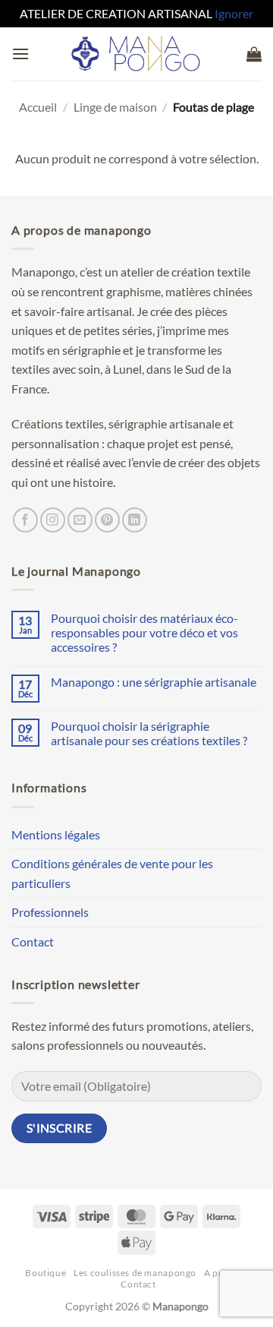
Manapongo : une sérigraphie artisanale (153, 682)
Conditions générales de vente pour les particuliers (112, 873)
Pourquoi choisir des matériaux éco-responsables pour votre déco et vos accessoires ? (144, 632)
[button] (20, 53)
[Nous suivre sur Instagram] (52, 519)
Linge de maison (115, 107)
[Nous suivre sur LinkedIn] (134, 519)
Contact (32, 941)
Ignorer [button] (234, 13)
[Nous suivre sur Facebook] (25, 519)
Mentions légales (55, 834)
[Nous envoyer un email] (80, 519)
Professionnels (50, 912)
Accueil (38, 107)
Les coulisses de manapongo (135, 1272)
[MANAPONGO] (136, 53)
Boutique (45, 1272)
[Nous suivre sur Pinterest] (107, 519)
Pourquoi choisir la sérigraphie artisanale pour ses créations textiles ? (149, 733)
